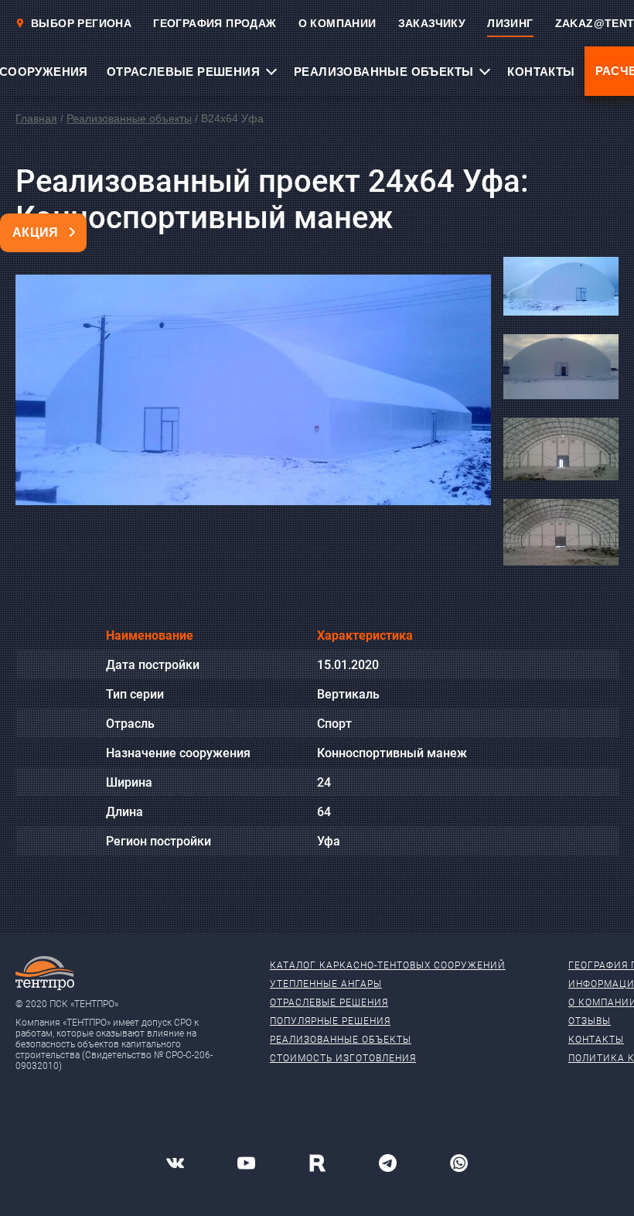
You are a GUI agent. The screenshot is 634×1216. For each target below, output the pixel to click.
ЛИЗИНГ (510, 23)
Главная (36, 118)
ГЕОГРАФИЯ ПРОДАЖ (214, 23)
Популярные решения (330, 1021)
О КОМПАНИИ (337, 23)
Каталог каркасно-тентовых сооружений (388, 965)
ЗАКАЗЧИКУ (432, 23)
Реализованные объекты (129, 118)
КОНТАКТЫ (540, 71)
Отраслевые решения (329, 1002)
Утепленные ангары (326, 984)
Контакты (596, 1039)
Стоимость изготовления (343, 1058)
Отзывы (589, 1021)
